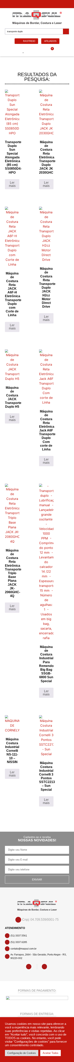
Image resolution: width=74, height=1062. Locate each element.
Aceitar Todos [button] (50, 1053)
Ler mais (12, 184)
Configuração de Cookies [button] (21, 1053)
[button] (10, 51)
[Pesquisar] (66, 31)
